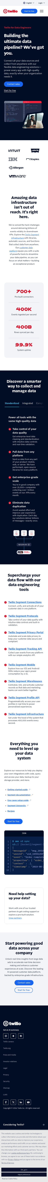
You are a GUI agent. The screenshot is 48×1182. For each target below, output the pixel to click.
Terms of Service (7, 1163)
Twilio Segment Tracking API (25, 648)
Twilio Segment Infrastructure (26, 714)
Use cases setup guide (18, 800)
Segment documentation (18, 795)
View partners (15, 918)
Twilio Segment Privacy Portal (25, 632)
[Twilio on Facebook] (6, 1102)
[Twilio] (10, 11)
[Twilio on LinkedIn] (20, 1102)
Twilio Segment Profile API (23, 697)
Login (40, 3)
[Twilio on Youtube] (28, 1102)
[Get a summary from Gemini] (13, 1036)
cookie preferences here (20, 1153)
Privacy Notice (13, 1159)
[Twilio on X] (13, 1102)
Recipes (11, 811)
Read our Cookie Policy (9, 1178)
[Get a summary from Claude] (20, 1036)
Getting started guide (17, 790)
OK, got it (24, 1170)
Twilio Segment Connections (25, 602)
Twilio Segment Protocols (23, 616)
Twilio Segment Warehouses (25, 681)
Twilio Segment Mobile (21, 664)
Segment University (16, 806)
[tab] (12, 404)
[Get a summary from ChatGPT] (6, 1036)
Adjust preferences (24, 1174)
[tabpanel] (24, 485)
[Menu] (41, 11)
